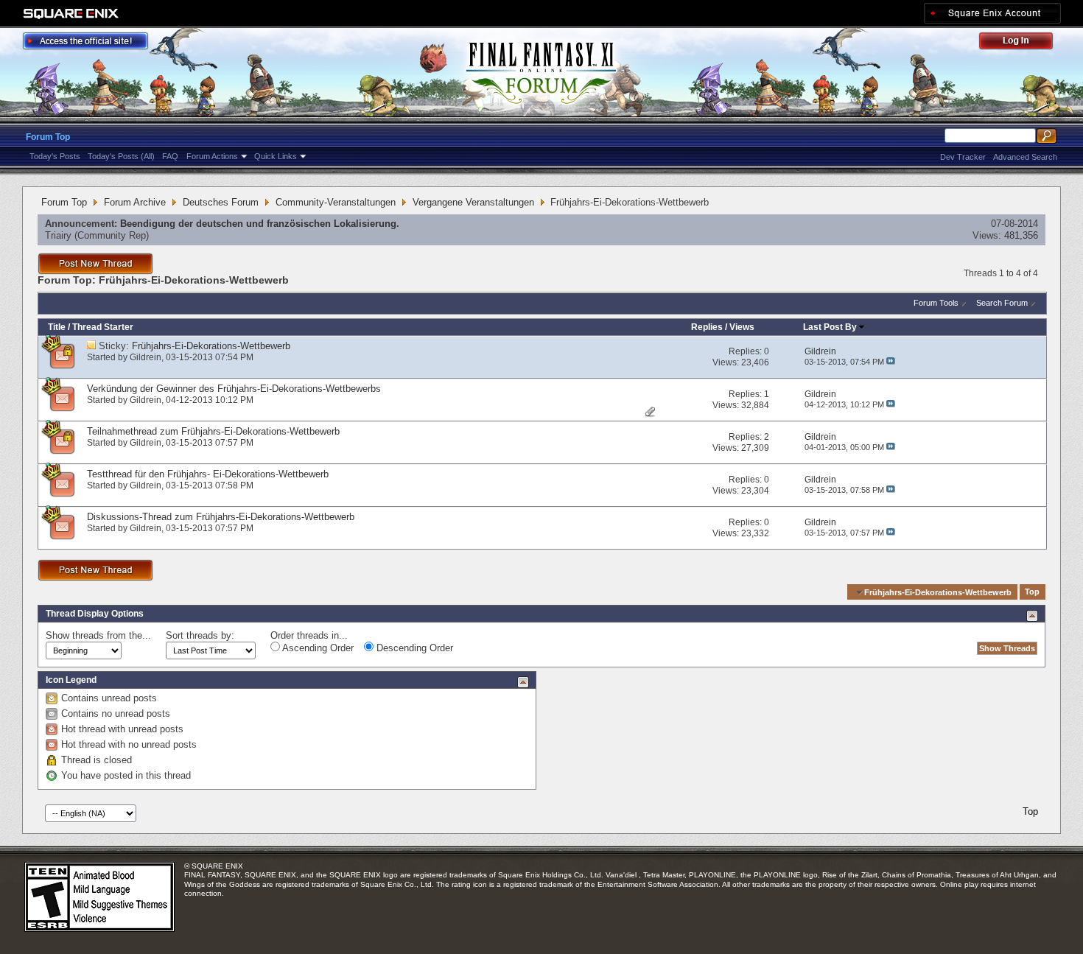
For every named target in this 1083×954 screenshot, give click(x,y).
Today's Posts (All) (121, 156)
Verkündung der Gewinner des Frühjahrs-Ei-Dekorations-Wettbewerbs (234, 388)
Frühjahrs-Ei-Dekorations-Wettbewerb (211, 345)
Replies (707, 327)
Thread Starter (102, 327)
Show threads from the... (98, 635)
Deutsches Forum (221, 202)
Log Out (1023, 43)
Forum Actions (212, 156)
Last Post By (830, 327)
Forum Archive (135, 202)
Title (57, 327)
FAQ (170, 156)
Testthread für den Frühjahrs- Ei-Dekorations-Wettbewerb (208, 474)
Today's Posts (54, 156)
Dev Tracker (963, 156)
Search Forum (1002, 302)
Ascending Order (317, 647)
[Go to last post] (890, 361)
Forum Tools (936, 302)
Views (741, 327)
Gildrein (145, 357)
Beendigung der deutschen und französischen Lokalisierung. (259, 223)
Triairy (58, 235)
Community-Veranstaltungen (336, 202)
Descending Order (413, 647)
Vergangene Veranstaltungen (473, 202)
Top (1032, 592)
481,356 (1021, 235)
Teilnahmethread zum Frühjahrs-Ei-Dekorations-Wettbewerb (213, 431)
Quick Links (275, 156)
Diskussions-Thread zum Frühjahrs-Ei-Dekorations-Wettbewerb (220, 516)
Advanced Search (1025, 156)
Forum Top (48, 137)
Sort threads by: (200, 635)
